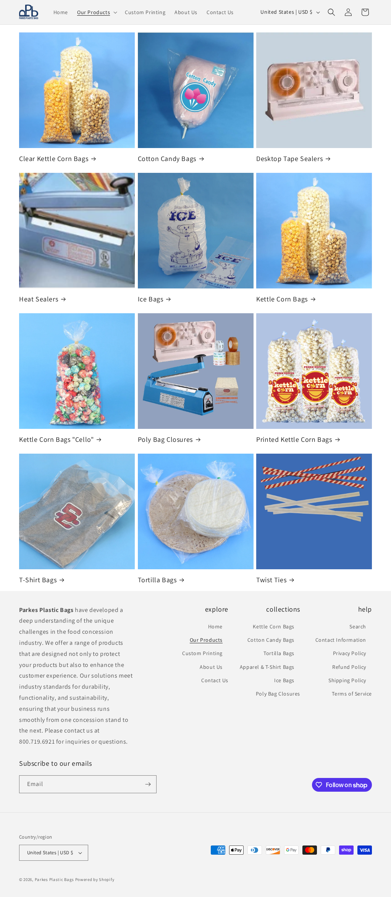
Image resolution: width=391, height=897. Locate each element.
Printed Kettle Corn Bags (294, 439)
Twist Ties (271, 579)
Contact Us (214, 680)
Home (215, 626)
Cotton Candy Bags (167, 158)
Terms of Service (352, 693)
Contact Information (340, 639)
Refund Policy (349, 666)
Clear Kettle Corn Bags (53, 158)
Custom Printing (202, 653)
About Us (211, 666)
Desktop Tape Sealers (289, 158)
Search (357, 626)
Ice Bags (150, 299)
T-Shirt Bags (38, 579)
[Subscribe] (147, 784)
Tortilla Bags (157, 579)
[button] (96, 12)
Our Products (206, 639)
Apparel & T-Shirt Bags (267, 666)
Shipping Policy (347, 680)
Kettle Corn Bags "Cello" (56, 439)
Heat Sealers (38, 299)
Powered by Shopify (95, 879)
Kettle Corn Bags (282, 299)
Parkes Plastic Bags (54, 879)
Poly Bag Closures (165, 439)
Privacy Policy (349, 653)
